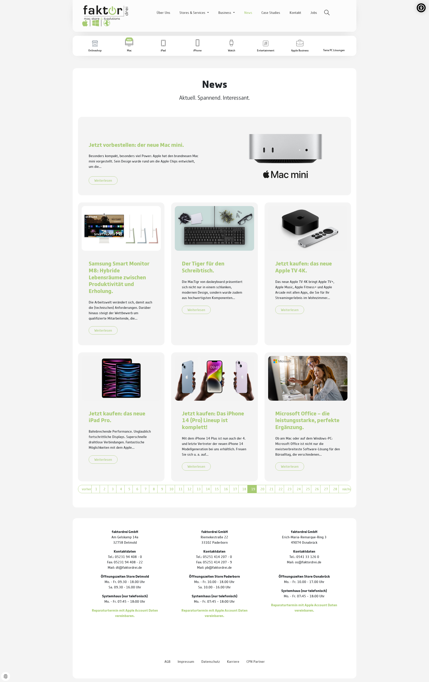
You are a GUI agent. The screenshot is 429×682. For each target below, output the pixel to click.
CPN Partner (255, 661)
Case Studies (270, 12)
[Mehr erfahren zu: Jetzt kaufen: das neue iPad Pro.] (121, 377)
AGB (167, 661)
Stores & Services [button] (192, 12)
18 (244, 488)
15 (217, 488)
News (248, 12)
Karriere (233, 661)
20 (262, 488)
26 (317, 488)
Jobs (313, 12)
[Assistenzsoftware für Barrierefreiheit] (421, 7)
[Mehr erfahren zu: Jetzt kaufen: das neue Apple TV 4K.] (307, 227)
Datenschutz (210, 661)
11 (181, 488)
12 (189, 488)
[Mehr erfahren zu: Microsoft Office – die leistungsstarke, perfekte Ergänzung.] (307, 377)
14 (208, 488)
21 (271, 488)
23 (290, 488)
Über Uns (163, 12)
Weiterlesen (103, 180)
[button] (129, 46)
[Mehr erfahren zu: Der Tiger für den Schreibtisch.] (214, 227)
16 (226, 488)
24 (299, 488)
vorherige (87, 488)
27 (326, 488)
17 (235, 488)
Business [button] (225, 12)
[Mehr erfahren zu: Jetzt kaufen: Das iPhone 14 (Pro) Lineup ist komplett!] (214, 377)
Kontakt (295, 12)
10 (171, 488)
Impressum (186, 661)
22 (281, 488)
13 (199, 488)
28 (335, 488)
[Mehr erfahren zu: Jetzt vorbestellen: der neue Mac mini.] (285, 155)
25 (308, 488)
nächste (346, 488)
